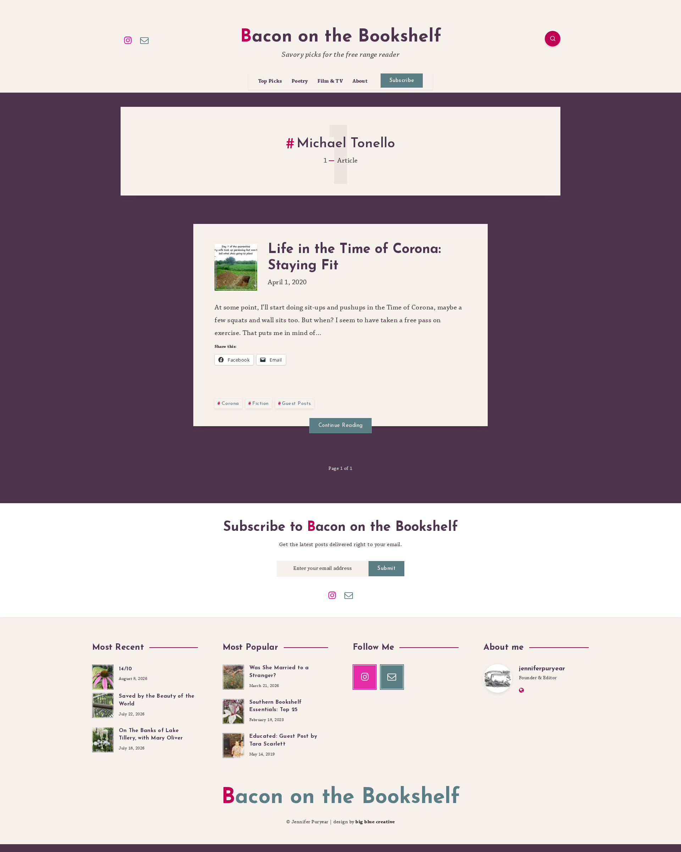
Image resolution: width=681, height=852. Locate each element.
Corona (230, 403)
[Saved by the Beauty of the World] (103, 704)
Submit (386, 568)
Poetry (300, 81)
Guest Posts (296, 403)
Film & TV (330, 81)
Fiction (260, 403)
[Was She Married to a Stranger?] (233, 676)
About (360, 81)
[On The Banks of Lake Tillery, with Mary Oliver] (103, 738)
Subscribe (401, 80)
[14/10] (103, 676)
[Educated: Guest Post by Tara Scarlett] (233, 744)
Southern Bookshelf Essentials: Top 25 (275, 706)
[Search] (552, 38)
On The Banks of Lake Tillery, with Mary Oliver (151, 734)
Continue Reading (341, 425)
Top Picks (270, 81)
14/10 (125, 669)
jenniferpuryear (542, 669)
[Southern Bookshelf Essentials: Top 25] (233, 710)
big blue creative (375, 822)
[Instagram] (128, 40)
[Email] (144, 40)
